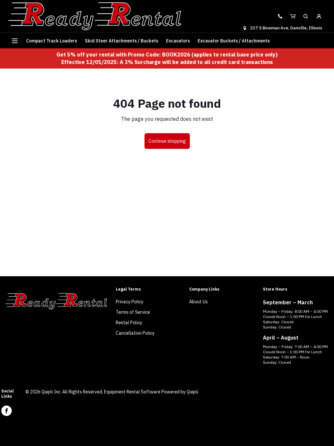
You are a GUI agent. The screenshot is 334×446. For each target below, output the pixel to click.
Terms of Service (133, 312)
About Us (198, 302)
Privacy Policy (130, 302)
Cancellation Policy (135, 333)
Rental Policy (129, 323)
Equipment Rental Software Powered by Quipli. (151, 392)
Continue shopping (167, 141)
